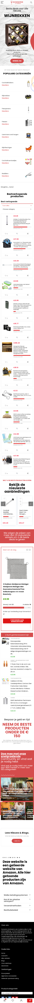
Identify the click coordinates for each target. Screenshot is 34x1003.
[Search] (31, 2)
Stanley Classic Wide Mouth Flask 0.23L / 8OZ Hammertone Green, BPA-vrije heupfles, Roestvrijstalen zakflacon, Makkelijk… (22, 306)
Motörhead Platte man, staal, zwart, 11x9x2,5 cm (21, 327)
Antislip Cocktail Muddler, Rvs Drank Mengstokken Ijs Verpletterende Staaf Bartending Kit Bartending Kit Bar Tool (21, 222)
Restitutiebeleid (11, 910)
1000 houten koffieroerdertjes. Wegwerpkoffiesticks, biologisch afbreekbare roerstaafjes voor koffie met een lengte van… (22, 417)
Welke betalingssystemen (16, 895)
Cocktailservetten (16, 678)
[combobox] (17, 993)
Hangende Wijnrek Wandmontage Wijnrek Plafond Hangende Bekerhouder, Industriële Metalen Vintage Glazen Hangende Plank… (20, 349)
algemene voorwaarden (9, 976)
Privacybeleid (5, 973)
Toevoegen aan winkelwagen (17, 621)
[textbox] (17, 993)
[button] (17, 895)
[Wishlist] (13, 1000)
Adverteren (4, 966)
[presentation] (3, 504)
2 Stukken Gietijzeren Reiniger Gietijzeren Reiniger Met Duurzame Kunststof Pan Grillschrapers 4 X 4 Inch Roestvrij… (16, 589)
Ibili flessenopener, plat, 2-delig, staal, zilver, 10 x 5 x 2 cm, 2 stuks (22, 395)
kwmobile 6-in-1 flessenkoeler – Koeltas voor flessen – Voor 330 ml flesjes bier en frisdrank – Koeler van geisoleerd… (22, 245)
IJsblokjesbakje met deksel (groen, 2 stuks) (21, 285)
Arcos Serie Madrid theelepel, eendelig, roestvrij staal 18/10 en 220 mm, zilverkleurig (22, 265)
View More (5, 85)
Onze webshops (6, 963)
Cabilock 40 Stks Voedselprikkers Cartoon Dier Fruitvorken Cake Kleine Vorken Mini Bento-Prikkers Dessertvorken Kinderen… (21, 686)
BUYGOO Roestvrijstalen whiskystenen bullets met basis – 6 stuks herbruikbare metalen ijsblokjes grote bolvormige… (21, 373)
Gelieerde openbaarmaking (10, 978)
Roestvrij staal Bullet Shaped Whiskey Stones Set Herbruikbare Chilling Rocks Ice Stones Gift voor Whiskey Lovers (21, 462)
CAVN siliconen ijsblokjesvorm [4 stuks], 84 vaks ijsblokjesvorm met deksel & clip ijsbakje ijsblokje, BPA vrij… (22, 439)
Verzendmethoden (12, 905)
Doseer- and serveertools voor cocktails (20, 661)
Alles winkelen (5, 958)
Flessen (13, 697)
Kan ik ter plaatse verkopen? (12, 900)
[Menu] (2, 2)
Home (3, 953)
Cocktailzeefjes (15, 638)
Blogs (3, 961)
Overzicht (4, 956)
